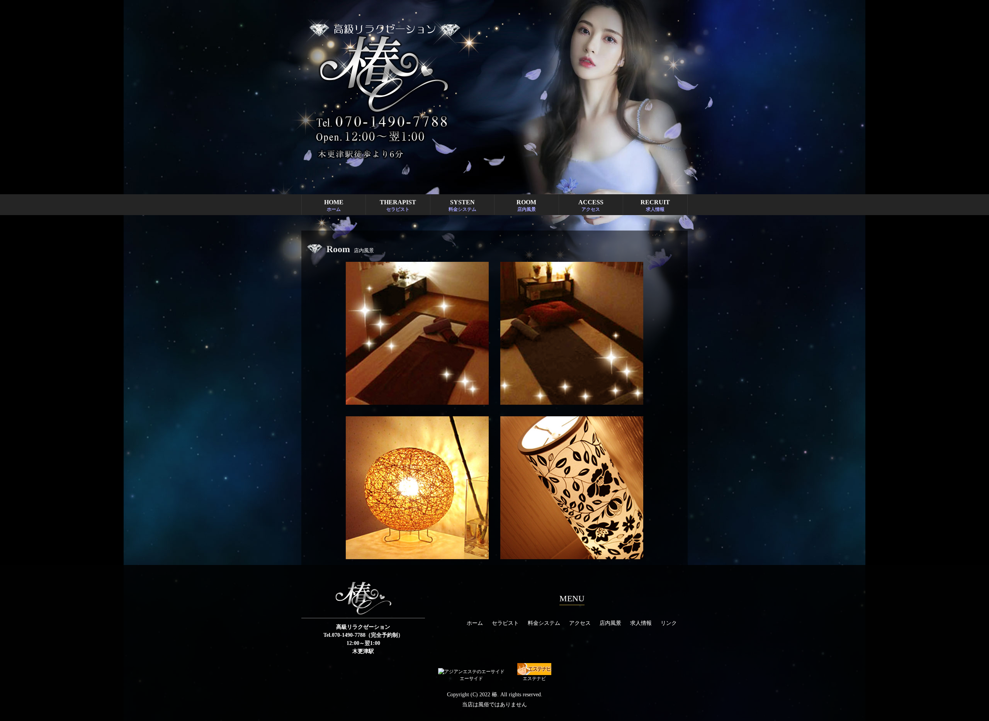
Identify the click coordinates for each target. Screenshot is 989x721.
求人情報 (641, 623)
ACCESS (590, 205)
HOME (333, 205)
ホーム (475, 623)
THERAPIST (398, 205)
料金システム (544, 623)
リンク (669, 623)
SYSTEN (462, 205)
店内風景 (610, 623)
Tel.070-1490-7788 (344, 635)
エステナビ (534, 678)
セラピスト (505, 623)
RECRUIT (655, 205)
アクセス (580, 623)
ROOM (526, 205)
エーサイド (471, 678)
